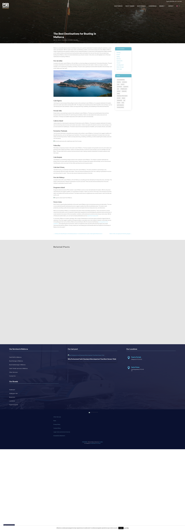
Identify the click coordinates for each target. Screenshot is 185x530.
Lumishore (12, 401)
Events (118, 54)
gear (118, 88)
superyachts (119, 61)
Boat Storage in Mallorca (16, 361)
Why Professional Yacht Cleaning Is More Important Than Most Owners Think (82, 303)
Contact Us (12, 376)
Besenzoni (12, 397)
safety (118, 93)
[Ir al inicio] (5, 6)
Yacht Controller (13, 404)
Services (119, 59)
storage (123, 98)
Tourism (64, 40)
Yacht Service (118, 6)
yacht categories (120, 105)
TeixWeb (101, 441)
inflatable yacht (124, 88)
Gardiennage (152, 6)
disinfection (119, 86)
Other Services (13, 372)
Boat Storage (141, 6)
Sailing (75, 40)
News (54, 420)
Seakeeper (12, 389)
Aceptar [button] (121, 528)
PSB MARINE (84, 441)
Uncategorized (120, 65)
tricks (123, 102)
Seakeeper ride (13, 393)
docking (70, 40)
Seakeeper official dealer (122, 95)
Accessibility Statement (59, 435)
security (118, 98)
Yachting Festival (120, 107)
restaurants (124, 91)
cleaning (119, 82)
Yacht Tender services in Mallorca (18, 368)
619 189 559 (171, 1)
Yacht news (119, 69)
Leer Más (126, 528)
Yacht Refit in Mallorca (15, 357)
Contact (171, 6)
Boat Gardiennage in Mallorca (17, 364)
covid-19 (122, 84)
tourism (118, 102)
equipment (126, 86)
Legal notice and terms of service (61, 432)
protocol (118, 91)
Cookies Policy (57, 428)
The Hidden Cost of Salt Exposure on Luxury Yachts (73, 316)
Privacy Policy (56, 424)
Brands (161, 6)
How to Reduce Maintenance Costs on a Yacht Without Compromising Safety (82, 330)
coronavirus (124, 82)
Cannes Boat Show (120, 79)
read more (58, 307)
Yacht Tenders (129, 6)
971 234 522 (178, 1)
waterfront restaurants (92, 215)
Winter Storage (120, 67)
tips (124, 100)
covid (118, 84)
